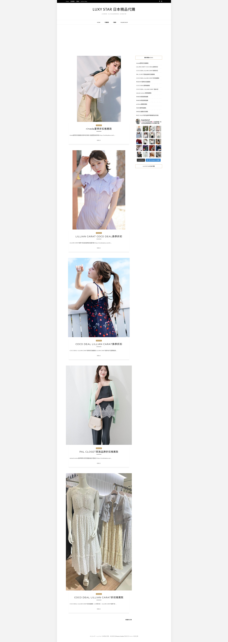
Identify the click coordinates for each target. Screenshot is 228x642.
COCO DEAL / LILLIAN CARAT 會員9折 (147, 89)
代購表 (77, 1)
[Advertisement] (114, 38)
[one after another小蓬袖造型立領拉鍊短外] (158, 135)
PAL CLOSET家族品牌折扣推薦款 (98, 451)
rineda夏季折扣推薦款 (99, 128)
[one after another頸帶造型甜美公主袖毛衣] (152, 141)
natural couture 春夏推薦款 (143, 93)
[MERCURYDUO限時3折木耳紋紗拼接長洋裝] (145, 128)
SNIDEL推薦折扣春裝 (142, 111)
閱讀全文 (99, 140)
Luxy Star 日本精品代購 (114, 9)
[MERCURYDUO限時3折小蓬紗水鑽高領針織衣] (152, 128)
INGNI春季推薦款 (141, 108)
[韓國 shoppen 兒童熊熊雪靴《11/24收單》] (152, 154)
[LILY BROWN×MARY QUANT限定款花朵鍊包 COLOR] (139, 154)
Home (67, 1)
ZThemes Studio (119, 636)
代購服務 (72, 1)
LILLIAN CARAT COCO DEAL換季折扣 (99, 236)
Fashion (99, 125)
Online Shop (84, 1)
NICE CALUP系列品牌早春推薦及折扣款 (147, 115)
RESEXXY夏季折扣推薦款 (143, 81)
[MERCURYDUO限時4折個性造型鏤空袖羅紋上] (145, 135)
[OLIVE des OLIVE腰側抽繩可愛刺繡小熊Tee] (145, 141)
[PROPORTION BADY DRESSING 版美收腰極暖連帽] (158, 141)
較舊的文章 (129, 619)
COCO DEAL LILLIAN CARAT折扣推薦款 (98, 597)
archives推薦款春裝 (141, 104)
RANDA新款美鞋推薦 (142, 96)
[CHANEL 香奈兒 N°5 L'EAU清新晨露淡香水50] (145, 154)
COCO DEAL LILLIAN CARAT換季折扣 (99, 344)
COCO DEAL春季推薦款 (143, 85)
